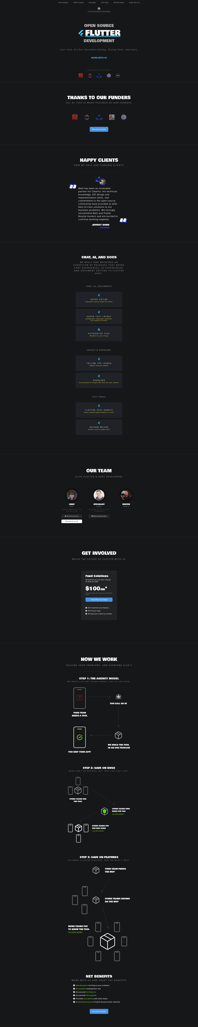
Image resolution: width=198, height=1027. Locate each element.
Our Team (104, 3)
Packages (92, 3)
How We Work (118, 3)
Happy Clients (78, 3)
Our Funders (63, 3)
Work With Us (134, 3)
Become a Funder (99, 129)
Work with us (99, 57)
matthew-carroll (72, 521)
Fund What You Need (99, 599)
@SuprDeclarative (72, 516)
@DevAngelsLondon (100, 516)
